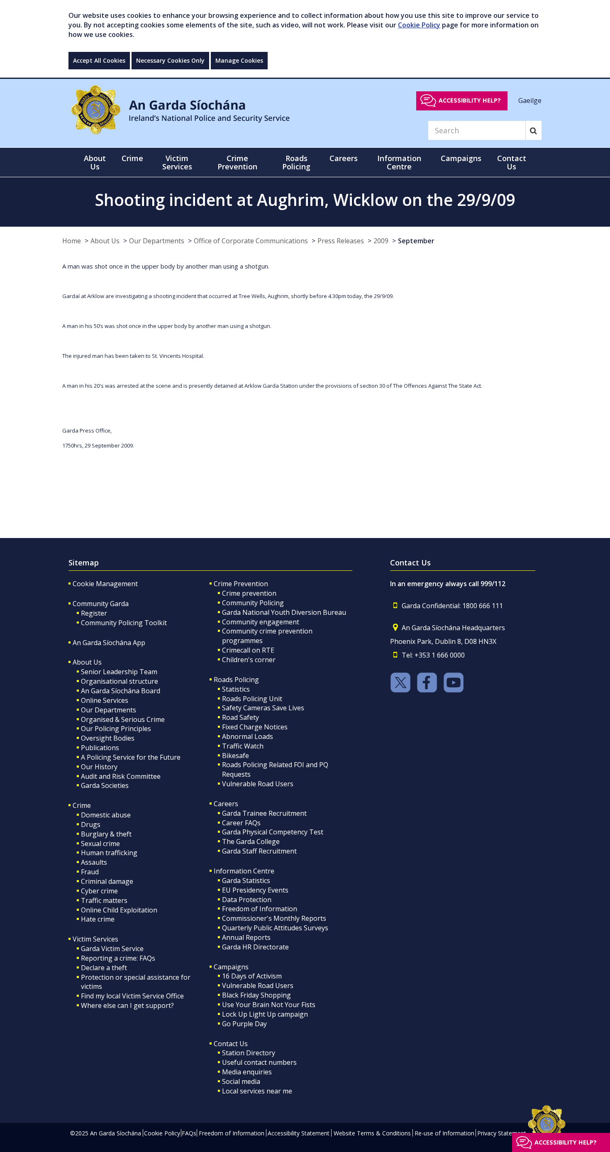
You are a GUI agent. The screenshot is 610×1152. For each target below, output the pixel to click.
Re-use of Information (444, 1133)
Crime (82, 805)
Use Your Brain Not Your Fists (268, 1004)
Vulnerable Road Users (257, 783)
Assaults (94, 862)
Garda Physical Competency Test (272, 831)
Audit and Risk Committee (121, 776)
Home (71, 240)
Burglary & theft (106, 834)
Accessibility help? (470, 100)
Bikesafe (235, 755)
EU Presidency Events (255, 890)
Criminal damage (107, 881)
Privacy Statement (501, 1133)
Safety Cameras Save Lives (263, 707)
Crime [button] (132, 158)
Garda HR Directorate (255, 946)
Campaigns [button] (461, 158)
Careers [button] (343, 158)
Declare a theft (104, 967)
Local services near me (257, 1091)
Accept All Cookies (99, 60)
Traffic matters (104, 900)
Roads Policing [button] (296, 162)
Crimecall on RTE (248, 650)
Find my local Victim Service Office (132, 995)
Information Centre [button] (399, 162)
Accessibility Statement (298, 1133)
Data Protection (246, 899)
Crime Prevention (241, 583)
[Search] (533, 130)
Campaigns (231, 966)
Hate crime (98, 919)
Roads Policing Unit (252, 698)
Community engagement (260, 621)
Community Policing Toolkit (124, 622)
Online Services (104, 700)
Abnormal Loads (247, 736)
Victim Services (95, 939)
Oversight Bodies (107, 738)
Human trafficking (109, 852)
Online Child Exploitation (119, 910)
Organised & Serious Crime (123, 719)
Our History (99, 766)
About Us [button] (95, 162)
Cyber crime (99, 890)
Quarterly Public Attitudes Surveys (275, 927)
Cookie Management (105, 583)
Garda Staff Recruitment (259, 851)
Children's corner (249, 659)
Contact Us (231, 1043)
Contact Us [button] (511, 162)
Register (94, 613)
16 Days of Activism (252, 976)
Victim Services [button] (177, 162)
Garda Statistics (246, 880)
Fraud (90, 871)
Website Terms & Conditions (372, 1133)
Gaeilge (530, 100)
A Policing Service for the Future (131, 757)
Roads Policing (236, 679)
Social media (241, 1081)
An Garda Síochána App (109, 642)
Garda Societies (105, 785)
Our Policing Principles (116, 728)
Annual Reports (246, 937)
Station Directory (248, 1052)
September (416, 240)
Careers (226, 803)
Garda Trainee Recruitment (264, 813)
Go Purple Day (244, 1023)
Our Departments (156, 240)
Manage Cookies (239, 60)
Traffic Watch (243, 746)
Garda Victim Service (112, 948)
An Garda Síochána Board (120, 690)
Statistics (236, 689)
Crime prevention (249, 593)
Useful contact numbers (259, 1062)
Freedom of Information (259, 908)
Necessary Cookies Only (170, 60)
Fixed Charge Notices (255, 726)
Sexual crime (100, 843)
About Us (105, 240)
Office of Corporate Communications (251, 240)
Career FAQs (241, 822)
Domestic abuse (106, 814)
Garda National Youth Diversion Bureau (284, 612)
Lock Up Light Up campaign (265, 1014)
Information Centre (244, 871)
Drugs (90, 824)
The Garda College (251, 841)
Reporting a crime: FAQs (118, 958)
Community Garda (101, 603)
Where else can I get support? (127, 1005)
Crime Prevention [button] (237, 162)
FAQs (189, 1133)
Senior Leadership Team (119, 671)
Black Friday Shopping (256, 995)
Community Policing (253, 602)
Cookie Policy (419, 24)
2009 (380, 240)
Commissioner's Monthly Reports (274, 918)
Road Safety (240, 717)
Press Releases (340, 240)
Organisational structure (119, 681)
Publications (100, 747)
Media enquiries (247, 1071)
